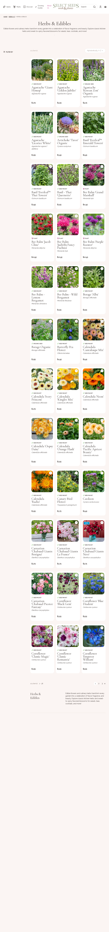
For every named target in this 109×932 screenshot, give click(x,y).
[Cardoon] (94, 481)
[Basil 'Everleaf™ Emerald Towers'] (94, 123)
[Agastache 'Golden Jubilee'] (68, 70)
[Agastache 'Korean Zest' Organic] (94, 70)
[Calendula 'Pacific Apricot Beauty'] (94, 429)
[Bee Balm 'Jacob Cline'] (42, 224)
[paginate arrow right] (105, 683)
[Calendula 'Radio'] (42, 481)
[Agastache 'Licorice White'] (42, 123)
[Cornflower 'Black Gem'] (68, 583)
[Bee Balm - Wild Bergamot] (68, 277)
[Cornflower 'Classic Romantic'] (68, 636)
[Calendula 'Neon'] (94, 379)
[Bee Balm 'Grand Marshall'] (94, 175)
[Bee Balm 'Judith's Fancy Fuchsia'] (68, 224)
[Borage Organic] (42, 330)
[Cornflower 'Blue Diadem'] (94, 583)
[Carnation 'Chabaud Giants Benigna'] (42, 531)
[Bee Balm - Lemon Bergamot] (42, 277)
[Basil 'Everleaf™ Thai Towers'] (42, 175)
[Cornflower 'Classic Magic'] (42, 636)
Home (5, 16)
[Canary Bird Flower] (68, 481)
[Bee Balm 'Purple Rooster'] (94, 224)
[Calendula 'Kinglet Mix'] (68, 379)
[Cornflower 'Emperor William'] (94, 636)
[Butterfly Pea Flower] (68, 330)
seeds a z (12, 16)
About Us (49, 7)
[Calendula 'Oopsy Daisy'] (42, 429)
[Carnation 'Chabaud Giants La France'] (68, 531)
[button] (7, 6)
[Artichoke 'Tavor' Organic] (68, 123)
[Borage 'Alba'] (94, 277)
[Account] (100, 7)
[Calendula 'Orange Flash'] (68, 429)
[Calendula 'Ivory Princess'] (42, 379)
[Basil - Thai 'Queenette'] (68, 175)
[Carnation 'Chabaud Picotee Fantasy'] (42, 583)
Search (83, 7)
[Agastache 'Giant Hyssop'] (42, 70)
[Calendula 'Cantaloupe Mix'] (94, 330)
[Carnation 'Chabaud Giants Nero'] (94, 531)
